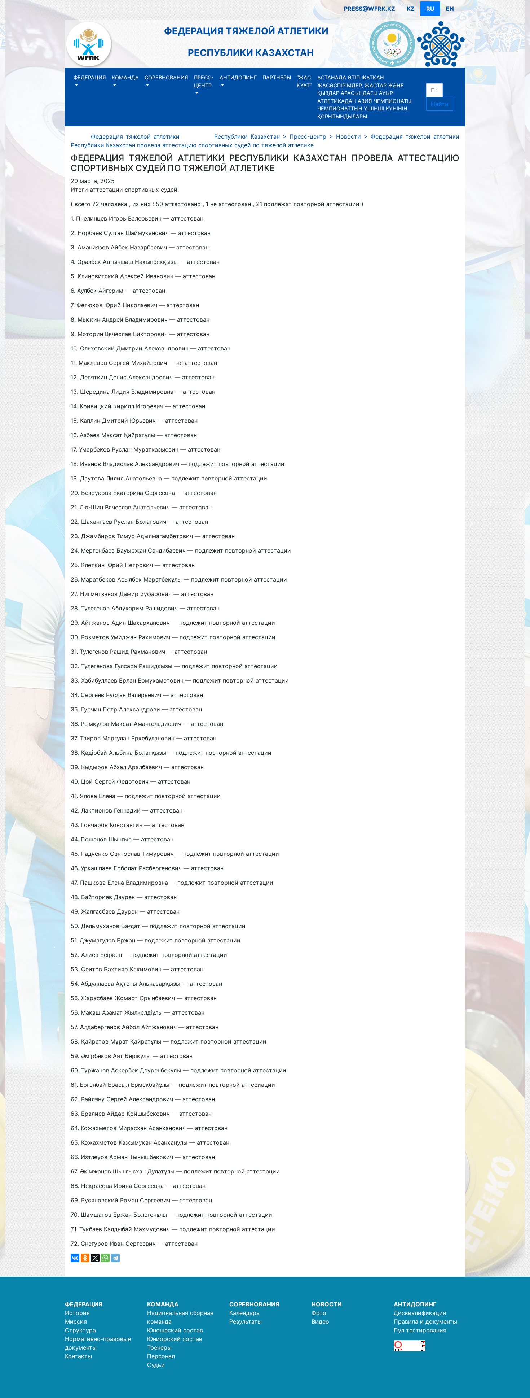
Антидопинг (238, 77)
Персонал (161, 1356)
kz (411, 8)
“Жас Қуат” (304, 81)
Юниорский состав (174, 1338)
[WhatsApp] (105, 1258)
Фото (319, 1312)
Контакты (78, 1356)
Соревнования (166, 77)
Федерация (90, 77)
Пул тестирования (420, 1330)
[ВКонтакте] (75, 1258)
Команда (125, 77)
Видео (320, 1321)
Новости (327, 1304)
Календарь (244, 1312)
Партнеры (276, 77)
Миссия (76, 1321)
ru (430, 8)
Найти (440, 104)
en (450, 8)
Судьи (156, 1364)
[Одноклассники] (85, 1258)
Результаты (245, 1321)
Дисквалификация (420, 1312)
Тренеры (159, 1347)
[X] (95, 1258)
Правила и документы (425, 1321)
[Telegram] (115, 1258)
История (77, 1312)
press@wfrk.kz (369, 8)
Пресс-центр (204, 81)
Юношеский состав (175, 1330)
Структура (80, 1330)
